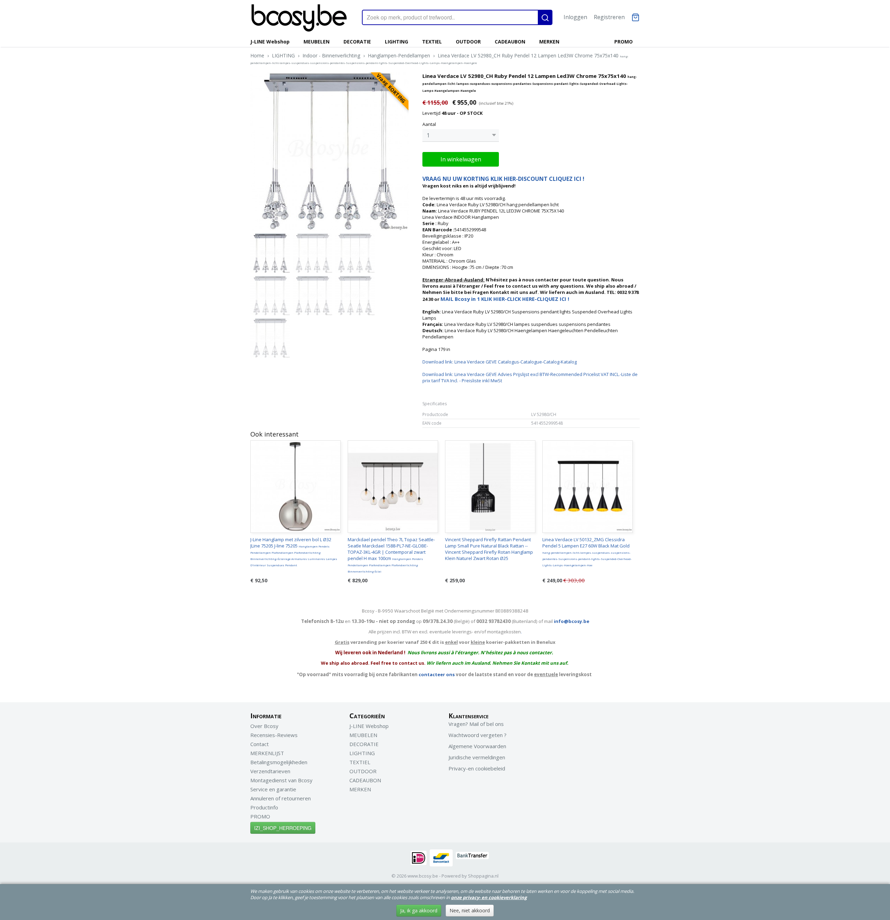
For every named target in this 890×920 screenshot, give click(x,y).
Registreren (609, 17)
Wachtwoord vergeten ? (477, 734)
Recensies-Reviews (274, 734)
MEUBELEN (317, 41)
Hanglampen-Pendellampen (399, 55)
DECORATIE (357, 41)
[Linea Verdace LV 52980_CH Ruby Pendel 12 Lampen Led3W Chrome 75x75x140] (329, 151)
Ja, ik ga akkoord (418, 910)
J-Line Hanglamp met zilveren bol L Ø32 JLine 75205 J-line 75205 (293, 551)
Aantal (429, 124)
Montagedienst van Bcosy (281, 780)
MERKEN (549, 41)
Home (257, 55)
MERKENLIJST (267, 753)
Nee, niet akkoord (470, 910)
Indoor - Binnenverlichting (331, 55)
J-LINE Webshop (270, 41)
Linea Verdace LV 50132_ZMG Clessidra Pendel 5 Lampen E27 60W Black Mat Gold (587, 551)
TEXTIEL (432, 41)
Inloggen (575, 17)
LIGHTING (396, 41)
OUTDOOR (468, 41)
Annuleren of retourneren (280, 798)
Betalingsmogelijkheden (278, 762)
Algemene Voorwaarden (477, 746)
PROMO (623, 41)
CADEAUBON (510, 41)
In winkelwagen (460, 159)
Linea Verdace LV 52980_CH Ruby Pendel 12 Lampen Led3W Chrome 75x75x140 (439, 58)
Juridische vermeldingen (476, 757)
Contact (259, 744)
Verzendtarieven (270, 771)
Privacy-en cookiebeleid (476, 768)
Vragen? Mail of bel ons (476, 723)
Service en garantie (273, 789)
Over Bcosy (264, 725)
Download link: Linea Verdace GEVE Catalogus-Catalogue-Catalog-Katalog (499, 362)
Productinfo (264, 807)
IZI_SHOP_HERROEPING (283, 827)
